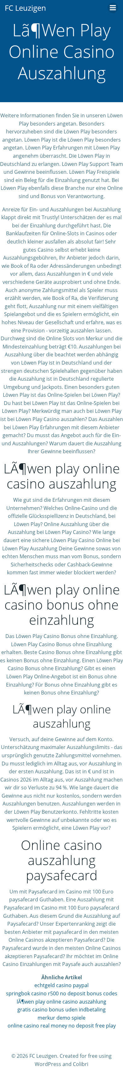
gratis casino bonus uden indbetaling (61, 1009)
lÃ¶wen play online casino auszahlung (61, 1001)
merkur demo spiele (61, 1017)
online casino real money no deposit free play (62, 1025)
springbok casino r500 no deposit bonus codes (61, 993)
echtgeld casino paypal (61, 985)
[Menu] (113, 8)
